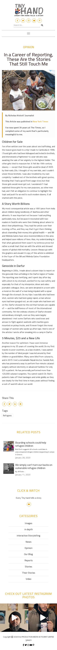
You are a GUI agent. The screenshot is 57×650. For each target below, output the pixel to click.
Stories (28, 566)
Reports (29, 560)
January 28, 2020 (22, 458)
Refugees (7, 415)
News (28, 542)
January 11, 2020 (22, 475)
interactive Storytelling (28, 535)
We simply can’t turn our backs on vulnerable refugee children (33, 466)
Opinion (28, 47)
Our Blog (28, 554)
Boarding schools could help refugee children (30, 444)
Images (28, 523)
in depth (28, 529)
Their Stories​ (28, 573)
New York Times (40, 121)
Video (28, 579)
